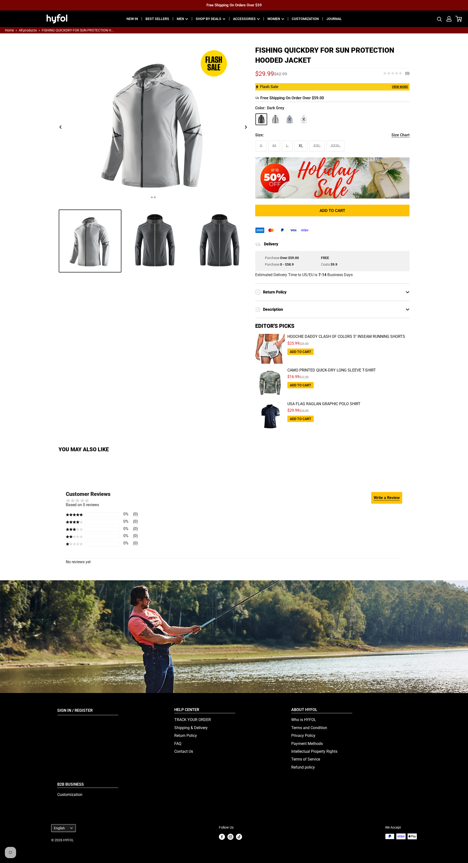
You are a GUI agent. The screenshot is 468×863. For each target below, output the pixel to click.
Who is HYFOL (303, 719)
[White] (304, 119)
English (59, 828)
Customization (69, 794)
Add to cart (332, 210)
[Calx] (275, 119)
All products (28, 30)
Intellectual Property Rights (314, 751)
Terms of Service (305, 759)
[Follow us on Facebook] (222, 836)
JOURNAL (334, 19)
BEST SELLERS (157, 19)
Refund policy (303, 767)
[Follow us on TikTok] (239, 836)
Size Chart (400, 135)
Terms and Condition (309, 727)
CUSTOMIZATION (305, 19)
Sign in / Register (75, 710)
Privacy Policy (303, 735)
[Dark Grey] (261, 119)
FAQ (177, 743)
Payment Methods (307, 743)
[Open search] (439, 19)
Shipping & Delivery (191, 727)
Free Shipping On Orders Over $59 (234, 5)
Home (9, 30)
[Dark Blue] (289, 119)
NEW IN (132, 19)
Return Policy (185, 735)
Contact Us (183, 751)
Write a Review (387, 497)
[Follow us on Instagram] (230, 836)
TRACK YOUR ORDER (192, 719)
